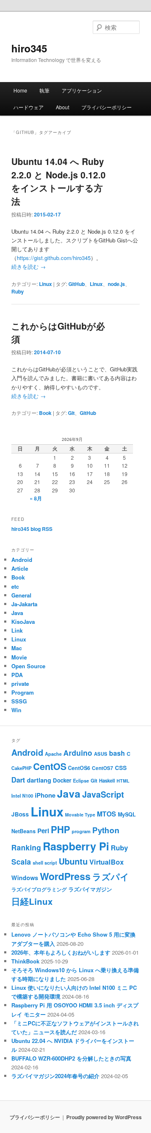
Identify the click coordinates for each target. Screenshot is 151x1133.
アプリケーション (82, 90)
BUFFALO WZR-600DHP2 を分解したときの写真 (71, 1058)
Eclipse (81, 781)
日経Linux (31, 901)
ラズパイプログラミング (39, 889)
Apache (53, 754)
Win (16, 710)
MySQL (127, 814)
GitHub (76, 284)
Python (106, 830)
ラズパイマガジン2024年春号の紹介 (55, 1076)
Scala (21, 861)
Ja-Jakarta (24, 604)
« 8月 (36, 498)
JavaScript (103, 794)
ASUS (100, 753)
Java (17, 613)
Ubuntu (73, 861)
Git (71, 413)
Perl (43, 830)
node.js (116, 284)
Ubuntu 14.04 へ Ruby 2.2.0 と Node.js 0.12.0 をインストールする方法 (58, 181)
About (62, 107)
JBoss (20, 814)
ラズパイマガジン (90, 889)
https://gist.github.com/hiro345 (54, 258)
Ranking (26, 847)
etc (15, 586)
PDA (17, 675)
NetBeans (23, 831)
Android (21, 560)
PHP (60, 829)
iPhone (45, 795)
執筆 (44, 90)
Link (17, 630)
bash (117, 753)
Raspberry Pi (76, 846)
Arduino (77, 752)
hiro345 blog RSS (31, 529)
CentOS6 (79, 768)
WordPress (65, 876)
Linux (45, 284)
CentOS (49, 766)
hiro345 (29, 48)
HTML (123, 781)
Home (20, 90)
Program (22, 692)
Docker (62, 780)
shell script (45, 863)
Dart (18, 780)
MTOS (106, 814)
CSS (121, 768)
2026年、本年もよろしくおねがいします (60, 952)
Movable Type (80, 814)
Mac (16, 648)
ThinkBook (25, 961)
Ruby (17, 291)
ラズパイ (110, 876)
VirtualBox (106, 862)
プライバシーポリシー (106, 107)
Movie (19, 657)
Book (45, 413)
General (21, 595)
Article (19, 568)
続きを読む (28, 266)
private (20, 684)
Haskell (107, 780)
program (81, 831)
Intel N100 (22, 796)
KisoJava (23, 622)
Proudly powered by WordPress (104, 1117)
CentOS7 (102, 768)
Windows (24, 877)
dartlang (39, 780)
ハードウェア (28, 107)
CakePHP (21, 768)
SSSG (19, 701)
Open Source (28, 666)
